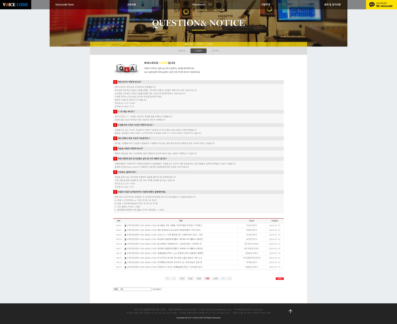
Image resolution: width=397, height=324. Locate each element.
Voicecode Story (64, 4)
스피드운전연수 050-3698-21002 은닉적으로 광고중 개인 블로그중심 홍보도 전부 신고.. (165, 258)
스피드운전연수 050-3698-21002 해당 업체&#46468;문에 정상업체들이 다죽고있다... (164, 230)
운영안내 (181, 51)
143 (199, 279)
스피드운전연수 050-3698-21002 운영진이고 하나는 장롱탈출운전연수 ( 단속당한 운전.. (165, 267)
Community (198, 4)
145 (215, 279)
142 (190, 279)
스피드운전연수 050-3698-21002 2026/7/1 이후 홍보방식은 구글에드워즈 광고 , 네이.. (165, 235)
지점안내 (265, 4)
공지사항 (215, 51)
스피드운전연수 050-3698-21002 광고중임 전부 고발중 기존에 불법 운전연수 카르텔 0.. (165, 225)
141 (182, 279)
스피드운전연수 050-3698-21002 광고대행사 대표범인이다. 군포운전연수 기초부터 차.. (165, 244)
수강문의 (198, 51)
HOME (190, 44)
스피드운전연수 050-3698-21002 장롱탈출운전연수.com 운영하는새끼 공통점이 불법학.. (165, 253)
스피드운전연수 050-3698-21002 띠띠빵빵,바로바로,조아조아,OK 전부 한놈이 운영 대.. (165, 262)
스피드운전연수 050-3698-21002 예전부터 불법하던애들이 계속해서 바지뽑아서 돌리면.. (165, 239)
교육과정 (131, 4)
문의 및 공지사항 (332, 4)
